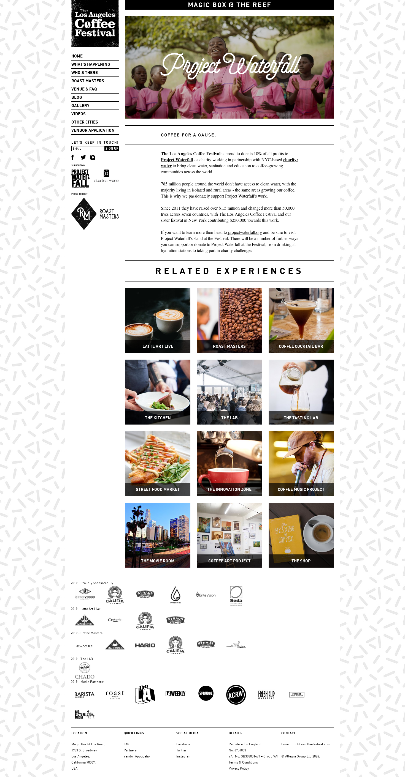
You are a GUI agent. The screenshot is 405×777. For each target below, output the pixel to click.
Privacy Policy (239, 768)
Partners (130, 750)
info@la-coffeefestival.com (311, 744)
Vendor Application (93, 130)
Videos (78, 113)
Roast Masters (87, 80)
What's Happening (90, 64)
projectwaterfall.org (244, 232)
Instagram (183, 756)
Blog (76, 97)
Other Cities (84, 122)
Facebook (183, 744)
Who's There (84, 72)
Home (77, 56)
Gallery (80, 105)
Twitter (181, 750)
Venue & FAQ (84, 89)
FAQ (126, 744)
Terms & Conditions (243, 762)
